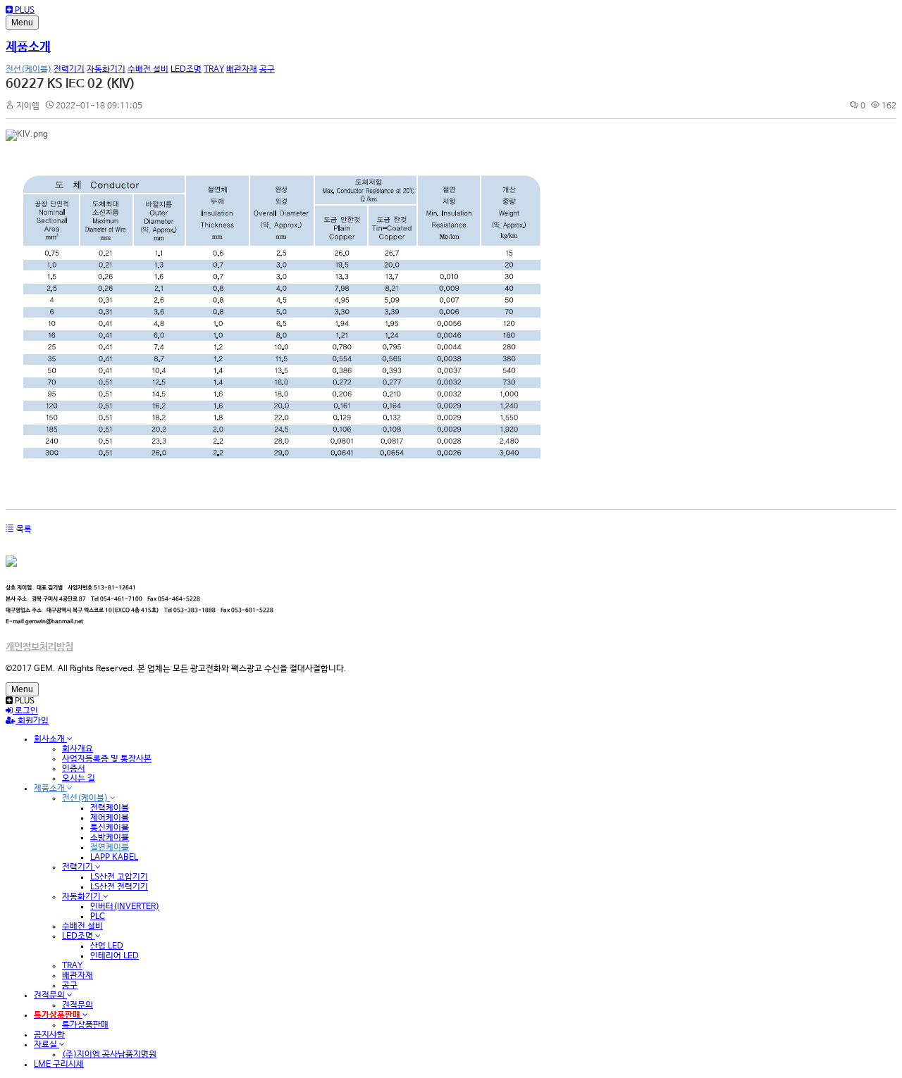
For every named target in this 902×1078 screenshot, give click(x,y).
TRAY (214, 70)
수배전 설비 (148, 70)
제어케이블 (109, 818)
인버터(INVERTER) (124, 907)
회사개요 (77, 749)
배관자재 (241, 70)
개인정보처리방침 (39, 647)
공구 (267, 70)
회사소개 (50, 739)
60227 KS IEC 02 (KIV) (70, 84)
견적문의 (50, 996)
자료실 (46, 1045)
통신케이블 (109, 828)
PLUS (24, 10)
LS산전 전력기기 (119, 887)
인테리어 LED (114, 956)
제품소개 (28, 47)
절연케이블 (109, 848)
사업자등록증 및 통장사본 (107, 759)
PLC (97, 917)
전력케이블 (109, 808)
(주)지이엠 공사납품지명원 (109, 1055)
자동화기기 (106, 70)
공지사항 (49, 1035)
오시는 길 (78, 779)
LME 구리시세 (59, 1065)
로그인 (25, 711)
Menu (22, 22)
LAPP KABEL (114, 858)
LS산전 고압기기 (119, 877)
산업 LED (106, 946)
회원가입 (32, 721)
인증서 (73, 769)
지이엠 (27, 106)
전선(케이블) (28, 70)
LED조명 (186, 70)
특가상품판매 (85, 1025)
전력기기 (69, 70)
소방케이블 (109, 838)
